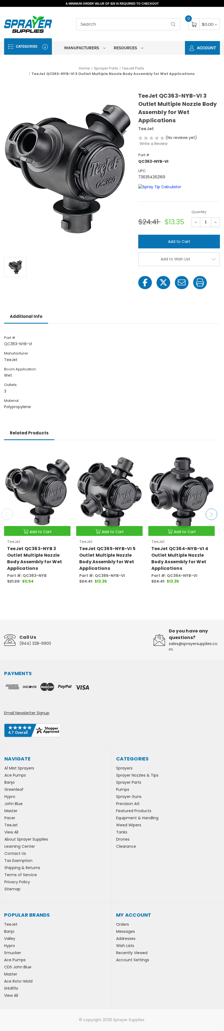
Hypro (9, 796)
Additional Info (26, 316)
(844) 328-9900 (35, 643)
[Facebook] (145, 282)
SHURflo (11, 988)
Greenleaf (13, 789)
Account (206, 47)
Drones (122, 839)
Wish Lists (125, 945)
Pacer (9, 818)
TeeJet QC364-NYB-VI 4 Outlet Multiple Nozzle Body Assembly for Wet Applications (179, 558)
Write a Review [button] (153, 143)
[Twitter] (163, 282)
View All (11, 832)
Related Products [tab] (29, 433)
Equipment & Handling (137, 818)
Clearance (126, 846)
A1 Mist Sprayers (19, 768)
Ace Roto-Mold (18, 981)
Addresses (125, 938)
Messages (125, 931)
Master (10, 811)
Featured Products (133, 811)
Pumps (122, 789)
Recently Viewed (132, 953)
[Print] (200, 282)
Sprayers (124, 768)
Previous (7, 514)
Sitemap (12, 889)
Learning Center (19, 846)
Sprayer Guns (129, 796)
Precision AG (128, 803)
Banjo (9, 782)
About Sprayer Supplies (26, 839)
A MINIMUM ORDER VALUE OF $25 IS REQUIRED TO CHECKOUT (112, 3)
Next (211, 514)
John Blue (13, 803)
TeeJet (11, 825)
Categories (26, 46)
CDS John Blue (17, 967)
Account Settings (132, 960)
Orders (122, 924)
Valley (9, 938)
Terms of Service (20, 875)
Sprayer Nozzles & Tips (137, 775)
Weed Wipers (128, 825)
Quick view (62, 454)
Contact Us (15, 853)
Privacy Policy (17, 882)
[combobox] (128, 24)
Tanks (121, 832)
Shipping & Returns (22, 867)
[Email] (181, 282)
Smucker (12, 953)
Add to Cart (41, 532)
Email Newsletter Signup (26, 713)
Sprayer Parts (128, 782)
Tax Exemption (18, 860)
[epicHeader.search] (173, 24)
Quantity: (199, 211)
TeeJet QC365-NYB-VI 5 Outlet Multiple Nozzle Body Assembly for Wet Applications (107, 558)
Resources (126, 47)
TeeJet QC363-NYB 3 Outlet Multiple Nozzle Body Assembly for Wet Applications (34, 558)
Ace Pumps (15, 775)
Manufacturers (82, 47)
